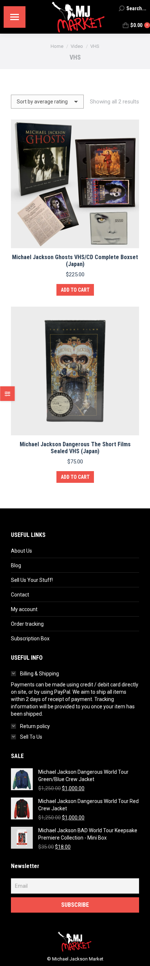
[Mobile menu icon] (14, 17)
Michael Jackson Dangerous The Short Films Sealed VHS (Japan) (75, 448)
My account (24, 609)
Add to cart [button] (75, 290)
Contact (20, 595)
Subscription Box (30, 638)
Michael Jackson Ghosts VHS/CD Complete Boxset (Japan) (75, 261)
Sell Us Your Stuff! (32, 580)
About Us (21, 551)
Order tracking (27, 624)
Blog (16, 565)
